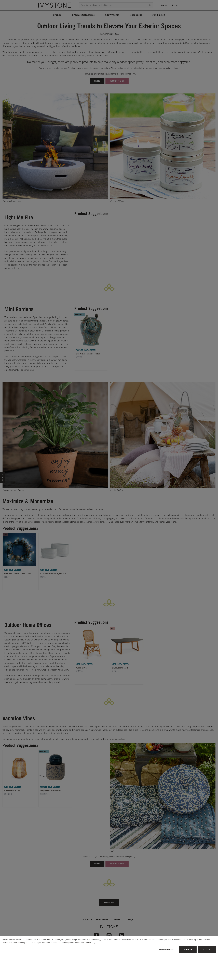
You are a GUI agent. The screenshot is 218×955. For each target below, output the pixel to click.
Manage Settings (166, 949)
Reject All (188, 949)
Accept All (207, 949)
